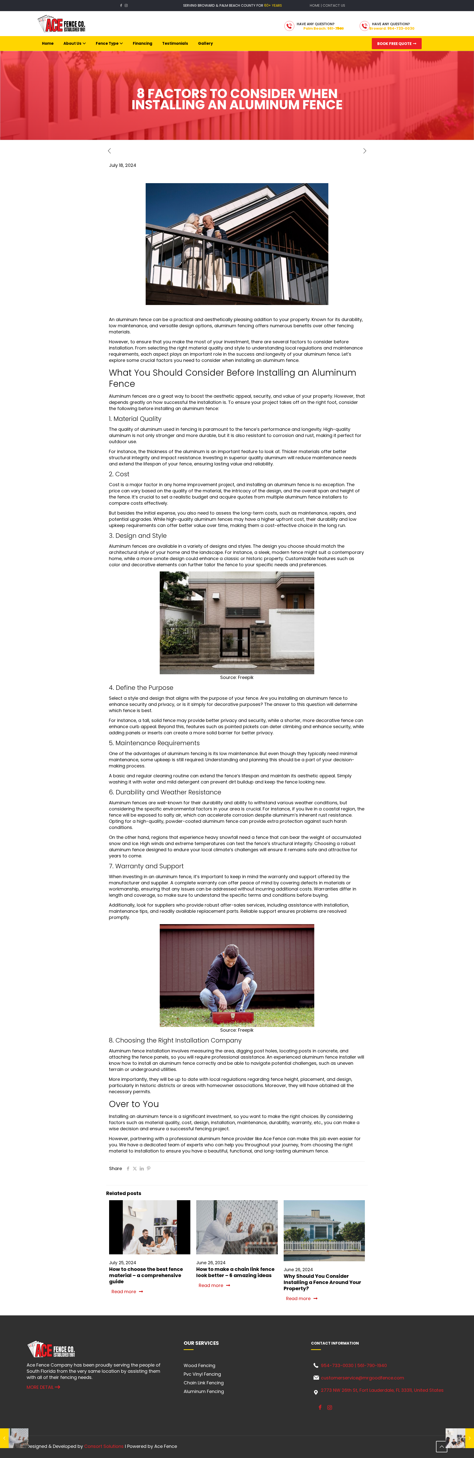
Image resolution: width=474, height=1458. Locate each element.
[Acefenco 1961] (61, 23)
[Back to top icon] (441, 1446)
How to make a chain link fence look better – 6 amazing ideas (235, 1272)
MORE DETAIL (41, 1387)
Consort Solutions (104, 1446)
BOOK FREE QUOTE (395, 43)
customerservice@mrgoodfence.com (362, 1378)
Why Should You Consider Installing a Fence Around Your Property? (322, 1282)
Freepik (246, 677)
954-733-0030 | (339, 1365)
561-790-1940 (372, 1365)
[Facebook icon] (121, 5)
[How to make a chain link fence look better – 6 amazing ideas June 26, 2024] (14, 1438)
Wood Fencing (199, 1365)
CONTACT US (334, 5)
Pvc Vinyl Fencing (202, 1374)
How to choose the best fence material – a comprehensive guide (146, 1275)
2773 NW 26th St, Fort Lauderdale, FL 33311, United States (382, 1390)
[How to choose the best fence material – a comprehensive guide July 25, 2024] (460, 1438)
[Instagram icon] (126, 5)
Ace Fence (274, 1138)
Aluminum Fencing (204, 1391)
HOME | (316, 5)
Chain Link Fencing (204, 1383)
